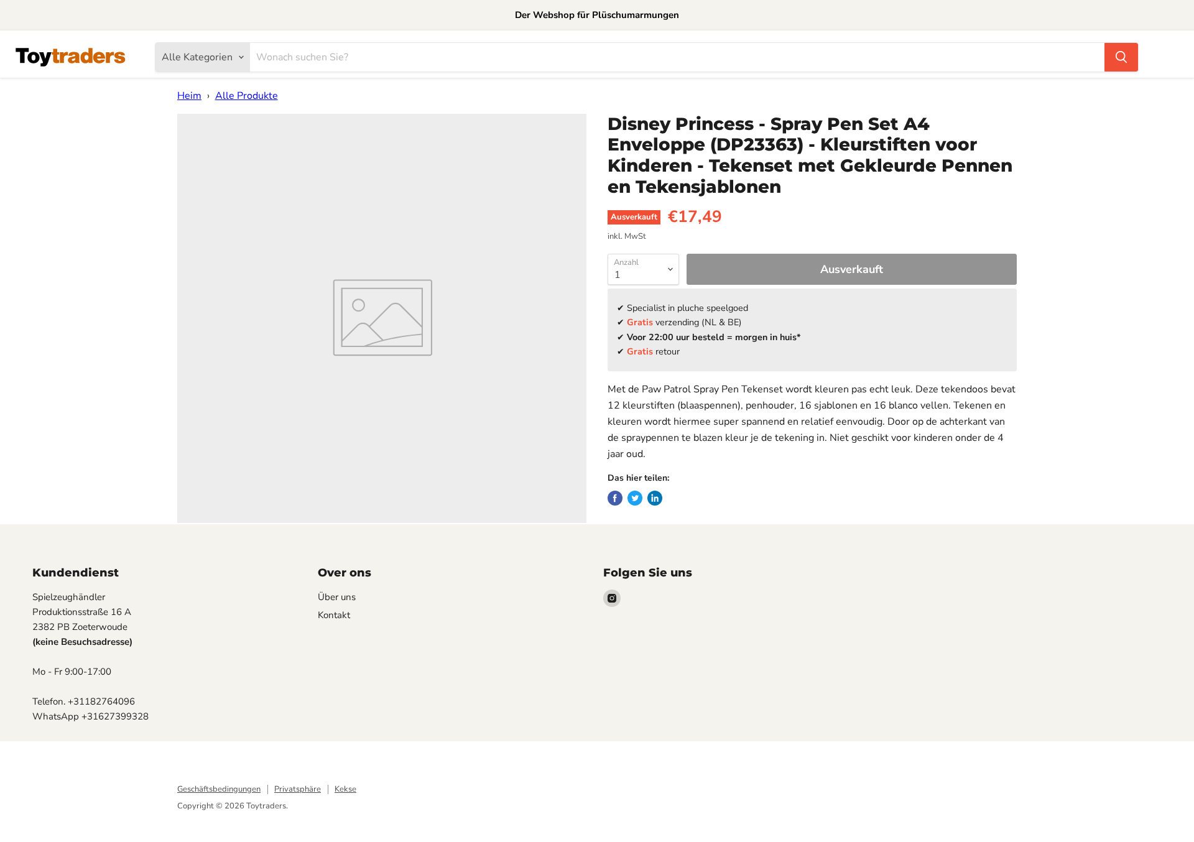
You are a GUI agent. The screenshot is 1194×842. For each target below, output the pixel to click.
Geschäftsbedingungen (219, 789)
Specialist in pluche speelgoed (687, 308)
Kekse (345, 789)
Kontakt (334, 615)
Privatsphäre (297, 789)
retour (653, 351)
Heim (189, 96)
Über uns (337, 597)
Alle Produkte (246, 96)
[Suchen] (1121, 57)
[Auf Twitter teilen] (634, 498)
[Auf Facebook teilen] (615, 498)
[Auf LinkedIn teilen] (654, 498)
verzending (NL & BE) (684, 322)
